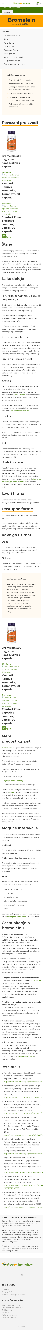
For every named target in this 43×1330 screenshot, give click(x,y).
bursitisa (22, 482)
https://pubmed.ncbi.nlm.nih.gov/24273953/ (23, 1113)
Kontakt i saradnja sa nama (13, 1294)
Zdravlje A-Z (7, 1292)
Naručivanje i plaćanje (11, 1305)
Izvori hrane (9, 46)
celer (11, 792)
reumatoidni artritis (20, 411)
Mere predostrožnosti (13, 57)
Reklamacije (7, 1310)
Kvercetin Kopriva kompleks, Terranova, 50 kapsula (11, 190)
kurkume (37, 980)
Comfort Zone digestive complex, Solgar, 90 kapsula (11, 224)
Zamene (5, 1312)
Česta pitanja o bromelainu (15, 64)
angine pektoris (26, 1056)
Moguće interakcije (12, 61)
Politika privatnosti (10, 1315)
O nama (5, 1290)
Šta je (6, 39)
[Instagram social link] (41, 3)
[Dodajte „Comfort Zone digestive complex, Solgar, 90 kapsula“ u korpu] (4, 236)
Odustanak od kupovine (12, 1308)
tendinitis (21, 296)
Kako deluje (9, 43)
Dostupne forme (11, 50)
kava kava (21, 917)
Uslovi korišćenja (9, 1317)
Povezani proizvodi (12, 36)
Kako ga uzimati (11, 54)
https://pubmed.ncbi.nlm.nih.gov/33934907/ (23, 1097)
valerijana (11, 917)
